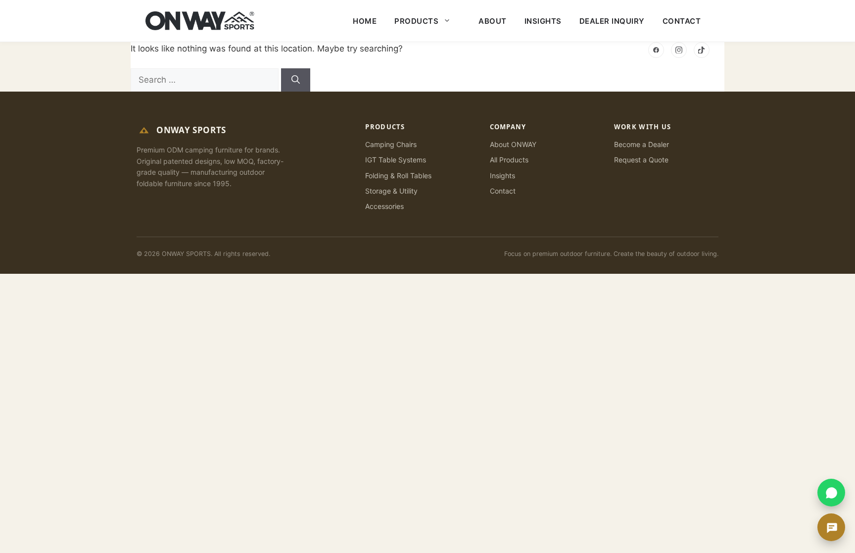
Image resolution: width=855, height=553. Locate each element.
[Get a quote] (831, 527)
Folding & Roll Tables (398, 175)
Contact (682, 21)
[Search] (295, 80)
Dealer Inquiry (612, 21)
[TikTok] (702, 50)
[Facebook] (656, 50)
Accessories (384, 206)
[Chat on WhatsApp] (831, 492)
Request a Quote (641, 159)
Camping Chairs (391, 144)
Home (365, 21)
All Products (509, 159)
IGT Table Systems (395, 159)
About (492, 21)
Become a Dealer (641, 144)
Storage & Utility (391, 191)
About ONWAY (513, 144)
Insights (543, 21)
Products (416, 21)
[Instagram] (679, 50)
